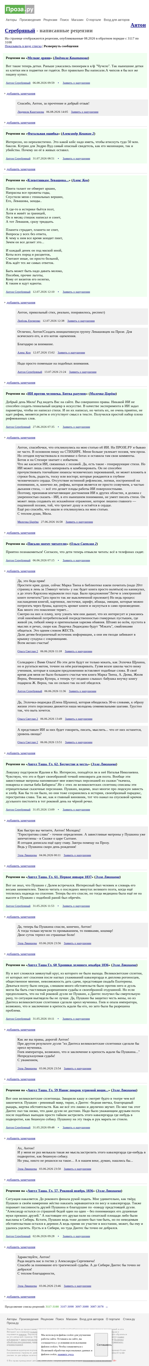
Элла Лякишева (104, 764)
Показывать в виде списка (23, 46)
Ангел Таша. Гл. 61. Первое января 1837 (60, 877)
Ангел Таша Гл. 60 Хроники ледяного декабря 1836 (68, 965)
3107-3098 (67, 1306)
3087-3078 (97, 1306)
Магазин (77, 19)
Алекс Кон (80, 180)
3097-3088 (82, 1306)
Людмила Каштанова (71, 58)
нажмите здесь (66, 1354)
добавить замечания (21, 93)
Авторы (11, 19)
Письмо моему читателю (47, 544)
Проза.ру (13, 1323)
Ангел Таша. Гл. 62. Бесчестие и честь (58, 764)
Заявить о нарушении (76, 82)
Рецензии (50, 19)
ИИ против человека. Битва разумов (57, 393)
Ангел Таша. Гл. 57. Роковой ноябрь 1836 (60, 1191)
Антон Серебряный (18, 82)
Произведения (30, 19)
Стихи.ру (129, 1319)
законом (22, 1334)
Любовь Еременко (28, 320)
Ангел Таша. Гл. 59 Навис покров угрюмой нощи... (68, 1090)
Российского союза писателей (97, 1361)
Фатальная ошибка (43, 133)
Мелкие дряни (39, 58)
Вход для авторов (117, 19)
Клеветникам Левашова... (48, 180)
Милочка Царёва (103, 393)
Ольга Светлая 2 (84, 544)
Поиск (64, 19)
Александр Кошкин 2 (78, 133)
